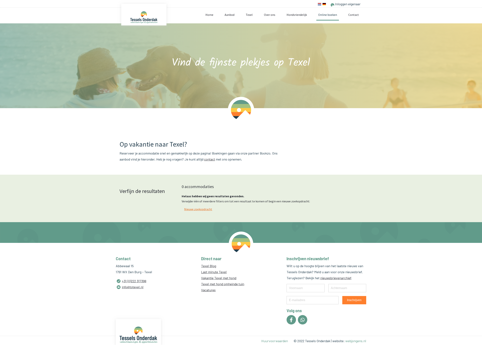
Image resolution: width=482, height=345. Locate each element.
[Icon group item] (291, 319)
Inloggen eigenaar (347, 4)
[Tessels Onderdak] (144, 17)
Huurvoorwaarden (274, 341)
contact (209, 159)
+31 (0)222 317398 (134, 281)
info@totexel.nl (132, 287)
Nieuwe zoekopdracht (198, 209)
